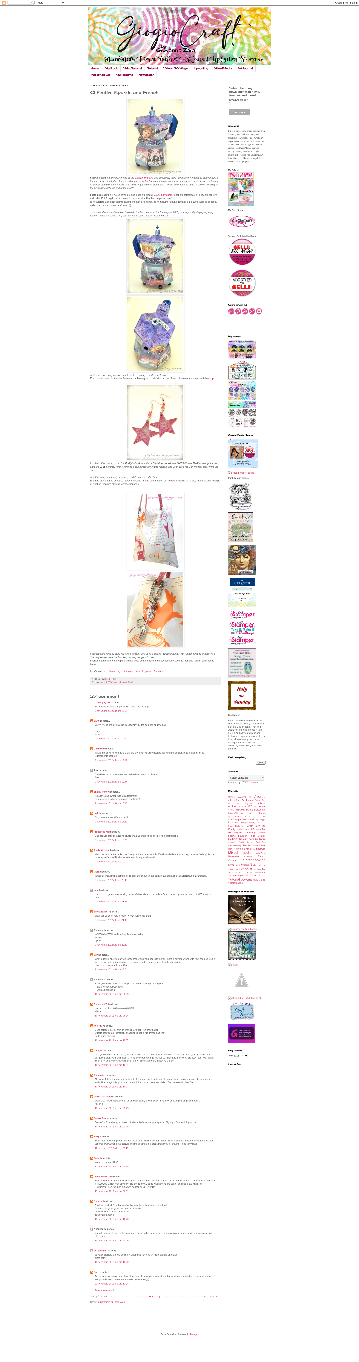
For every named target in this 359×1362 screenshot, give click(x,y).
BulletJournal (259, 809)
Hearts (246, 845)
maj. (96, 813)
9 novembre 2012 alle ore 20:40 (111, 880)
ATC (249, 806)
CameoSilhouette (235, 813)
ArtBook (261, 803)
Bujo (248, 809)
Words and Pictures (104, 1096)
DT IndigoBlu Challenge (242, 832)
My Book (111, 68)
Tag (264, 869)
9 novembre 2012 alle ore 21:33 (111, 901)
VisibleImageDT (236, 883)
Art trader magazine (240, 803)
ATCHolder (260, 806)
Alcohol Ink (244, 797)
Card (250, 812)
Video (262, 879)
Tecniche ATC (235, 872)
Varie (255, 879)
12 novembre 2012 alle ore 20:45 (112, 1166)
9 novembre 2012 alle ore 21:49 (111, 920)
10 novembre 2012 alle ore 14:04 (112, 1086)
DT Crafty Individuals (117, 682)
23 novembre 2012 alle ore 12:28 (112, 1283)
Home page (155, 1296)
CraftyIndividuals (144, 177)
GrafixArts (261, 842)
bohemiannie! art (103, 1176)
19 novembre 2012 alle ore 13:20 (112, 1262)
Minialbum (259, 848)
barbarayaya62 (102, 702)
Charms (261, 813)
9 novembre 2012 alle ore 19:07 (111, 861)
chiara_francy (101, 792)
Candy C (98, 1050)
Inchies (231, 849)
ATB (244, 806)
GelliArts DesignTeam (241, 838)
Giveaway (232, 842)
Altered (103, 682)
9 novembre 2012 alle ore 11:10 (111, 711)
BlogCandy (240, 810)
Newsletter (146, 74)
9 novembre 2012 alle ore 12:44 (111, 781)
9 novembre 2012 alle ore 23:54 (111, 969)
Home (95, 68)
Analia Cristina (102, 850)
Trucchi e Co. (258, 875)
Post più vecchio (211, 1296)
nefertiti (98, 1026)
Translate (253, 782)
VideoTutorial (132, 68)
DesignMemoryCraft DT (253, 823)
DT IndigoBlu (258, 829)
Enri (96, 1272)
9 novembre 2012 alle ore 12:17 (111, 760)
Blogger (194, 1334)
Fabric (131, 682)
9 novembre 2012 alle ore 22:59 (111, 944)
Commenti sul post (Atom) (113, 1302)
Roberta (98, 1201)
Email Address (238, 100)
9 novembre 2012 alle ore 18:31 (111, 840)
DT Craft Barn (250, 825)
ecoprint (262, 833)
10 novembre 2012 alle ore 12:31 (112, 1065)
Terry (96, 1136)
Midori (249, 848)
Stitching (257, 869)
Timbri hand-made (255, 872)
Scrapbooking (254, 860)
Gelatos (262, 836)
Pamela (98, 1158)
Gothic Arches (246, 842)
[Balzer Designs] (233, 964)
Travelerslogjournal (238, 875)
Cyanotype (261, 820)
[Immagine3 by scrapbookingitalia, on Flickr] (244, 998)
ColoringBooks (234, 816)
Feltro (252, 836)
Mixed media (240, 853)
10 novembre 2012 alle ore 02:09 (112, 994)
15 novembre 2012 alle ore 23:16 (112, 1240)
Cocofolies (99, 1075)
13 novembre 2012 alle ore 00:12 (112, 1191)
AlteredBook (234, 800)
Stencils (245, 869)
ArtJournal (245, 68)
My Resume (124, 74)
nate (96, 890)
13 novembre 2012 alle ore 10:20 (112, 1219)
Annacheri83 (101, 1004)
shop (211, 378)
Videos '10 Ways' (176, 68)
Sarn (96, 721)
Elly (96, 955)
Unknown (99, 748)
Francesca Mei (102, 831)
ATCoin (231, 810)
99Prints (232, 797)
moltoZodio (261, 853)
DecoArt (233, 822)
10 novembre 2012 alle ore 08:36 (112, 1015)
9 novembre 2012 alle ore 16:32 (111, 821)
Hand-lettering (234, 845)
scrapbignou (100, 1250)
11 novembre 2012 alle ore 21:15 (111, 1148)
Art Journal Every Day (254, 800)
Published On (100, 74)
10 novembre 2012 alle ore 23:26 (112, 1126)
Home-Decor (259, 845)
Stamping (258, 864)
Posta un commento (105, 1290)
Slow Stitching (242, 865)
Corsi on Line (255, 816)
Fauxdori (242, 836)
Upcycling (201, 68)
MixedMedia (223, 68)
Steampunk (233, 869)
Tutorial (153, 68)
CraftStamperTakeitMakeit (241, 819)
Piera (96, 871)
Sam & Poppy (101, 1118)
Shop (231, 864)
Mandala (240, 848)
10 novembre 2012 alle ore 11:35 (111, 1040)
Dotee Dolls (234, 826)
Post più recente (99, 1296)
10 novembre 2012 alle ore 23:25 (112, 1108)
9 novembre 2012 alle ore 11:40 (111, 738)
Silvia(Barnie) (101, 911)
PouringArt (248, 856)
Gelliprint (260, 838)
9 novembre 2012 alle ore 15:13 (111, 803)
